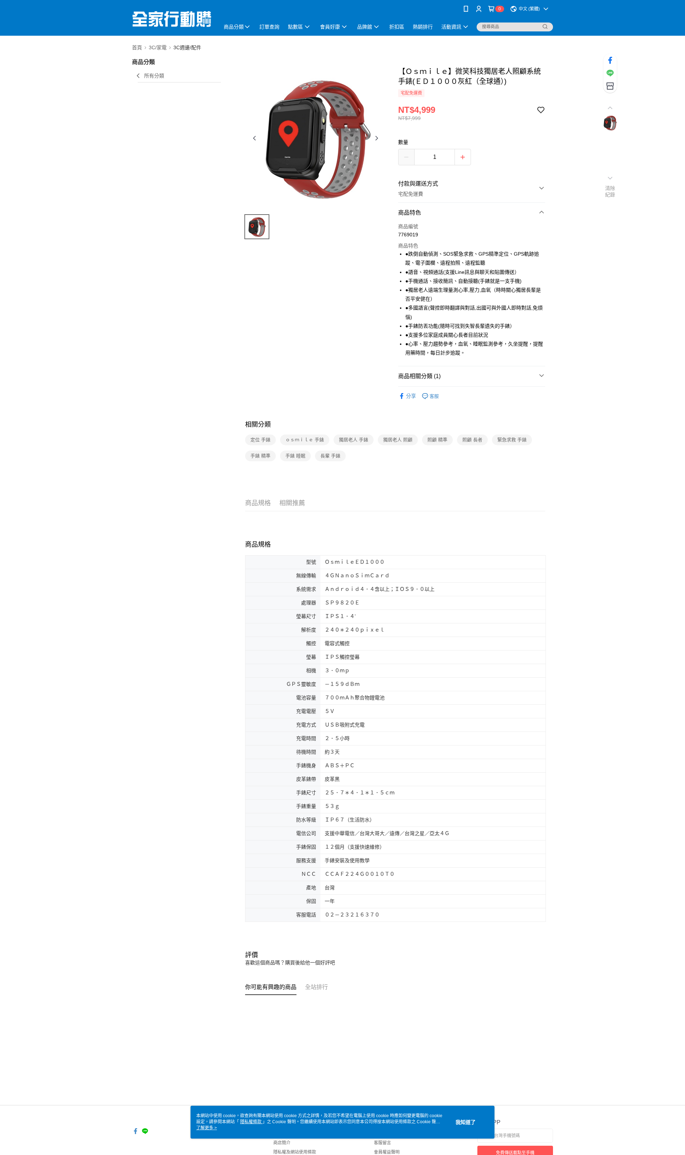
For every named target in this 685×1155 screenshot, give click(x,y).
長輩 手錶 (330, 455)
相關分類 (258, 424)
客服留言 (382, 1142)
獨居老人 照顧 (397, 439)
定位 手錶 (260, 439)
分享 (411, 396)
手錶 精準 (260, 455)
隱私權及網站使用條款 (294, 1152)
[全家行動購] (171, 18)
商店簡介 (281, 1142)
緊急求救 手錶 (512, 439)
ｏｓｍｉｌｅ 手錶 (304, 439)
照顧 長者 (472, 439)
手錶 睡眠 (295, 455)
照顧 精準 (437, 439)
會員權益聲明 (387, 1152)
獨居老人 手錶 (353, 439)
